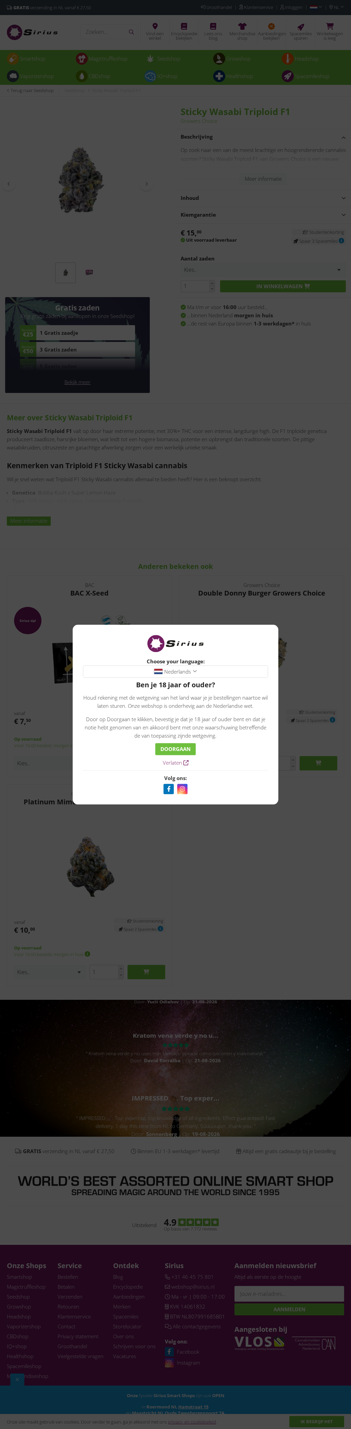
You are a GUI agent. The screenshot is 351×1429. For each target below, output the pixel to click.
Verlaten (173, 762)
